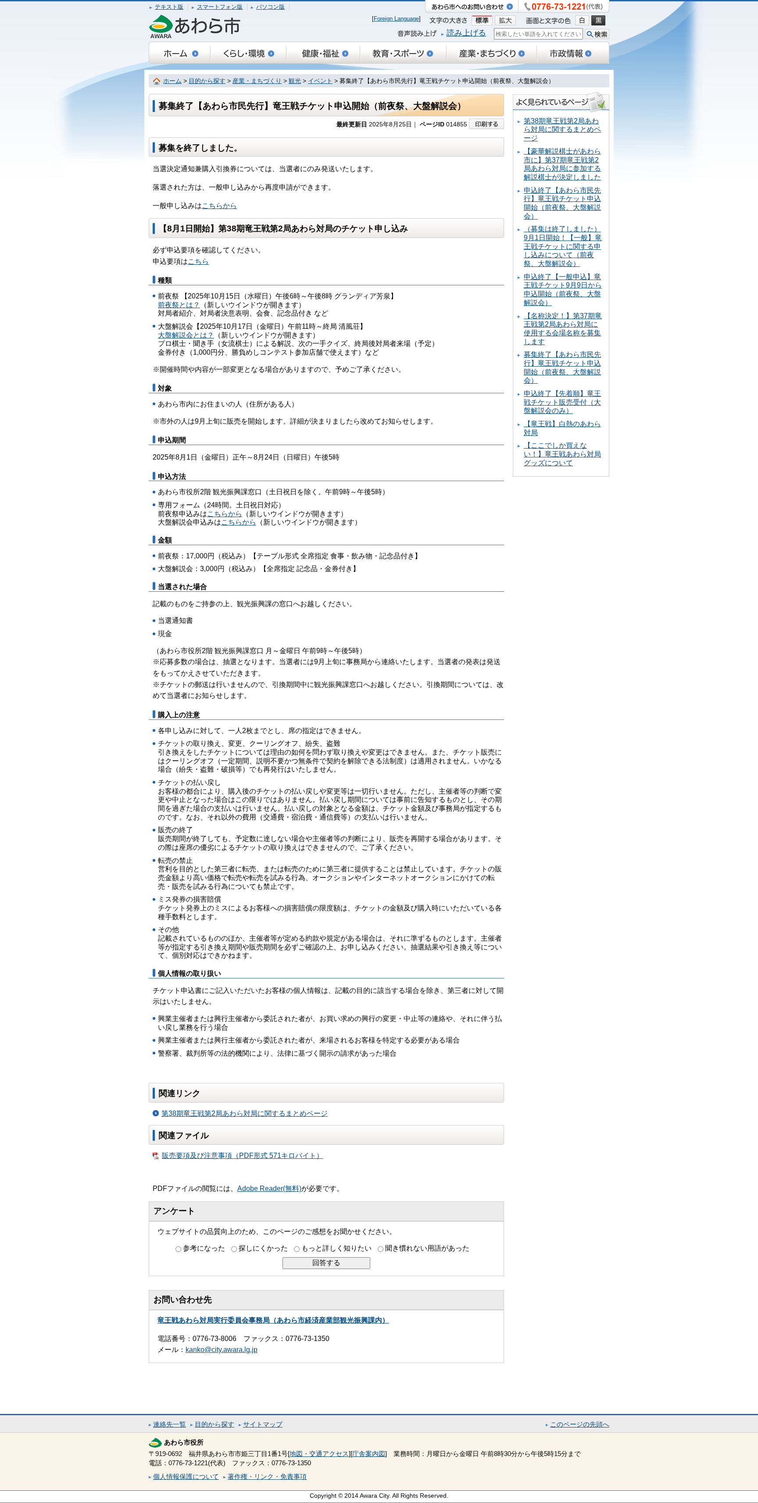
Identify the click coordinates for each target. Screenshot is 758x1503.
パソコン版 (270, 7)
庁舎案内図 (368, 1453)
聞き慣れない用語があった (427, 1248)
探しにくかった (263, 1248)
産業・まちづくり (257, 81)
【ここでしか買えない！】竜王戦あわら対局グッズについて (562, 454)
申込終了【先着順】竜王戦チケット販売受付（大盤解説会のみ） (562, 402)
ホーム (172, 81)
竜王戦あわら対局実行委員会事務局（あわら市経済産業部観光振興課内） (273, 1320)
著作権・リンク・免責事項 (267, 1476)
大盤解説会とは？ (186, 335)
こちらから (219, 205)
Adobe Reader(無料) (269, 1188)
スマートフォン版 (220, 7)
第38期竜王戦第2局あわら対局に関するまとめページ (244, 1113)
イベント (320, 81)
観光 (295, 81)
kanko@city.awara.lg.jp (221, 1349)
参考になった (204, 1248)
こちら (198, 261)
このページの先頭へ (579, 1424)
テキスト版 (169, 7)
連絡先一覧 (169, 1424)
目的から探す (207, 81)
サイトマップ (262, 1424)
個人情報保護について (186, 1476)
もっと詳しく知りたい (336, 1248)
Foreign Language (396, 18)
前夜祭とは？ (179, 305)
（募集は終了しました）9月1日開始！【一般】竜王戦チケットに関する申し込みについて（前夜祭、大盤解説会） (563, 246)
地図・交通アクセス (319, 1453)
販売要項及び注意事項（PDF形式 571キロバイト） (242, 1155)
